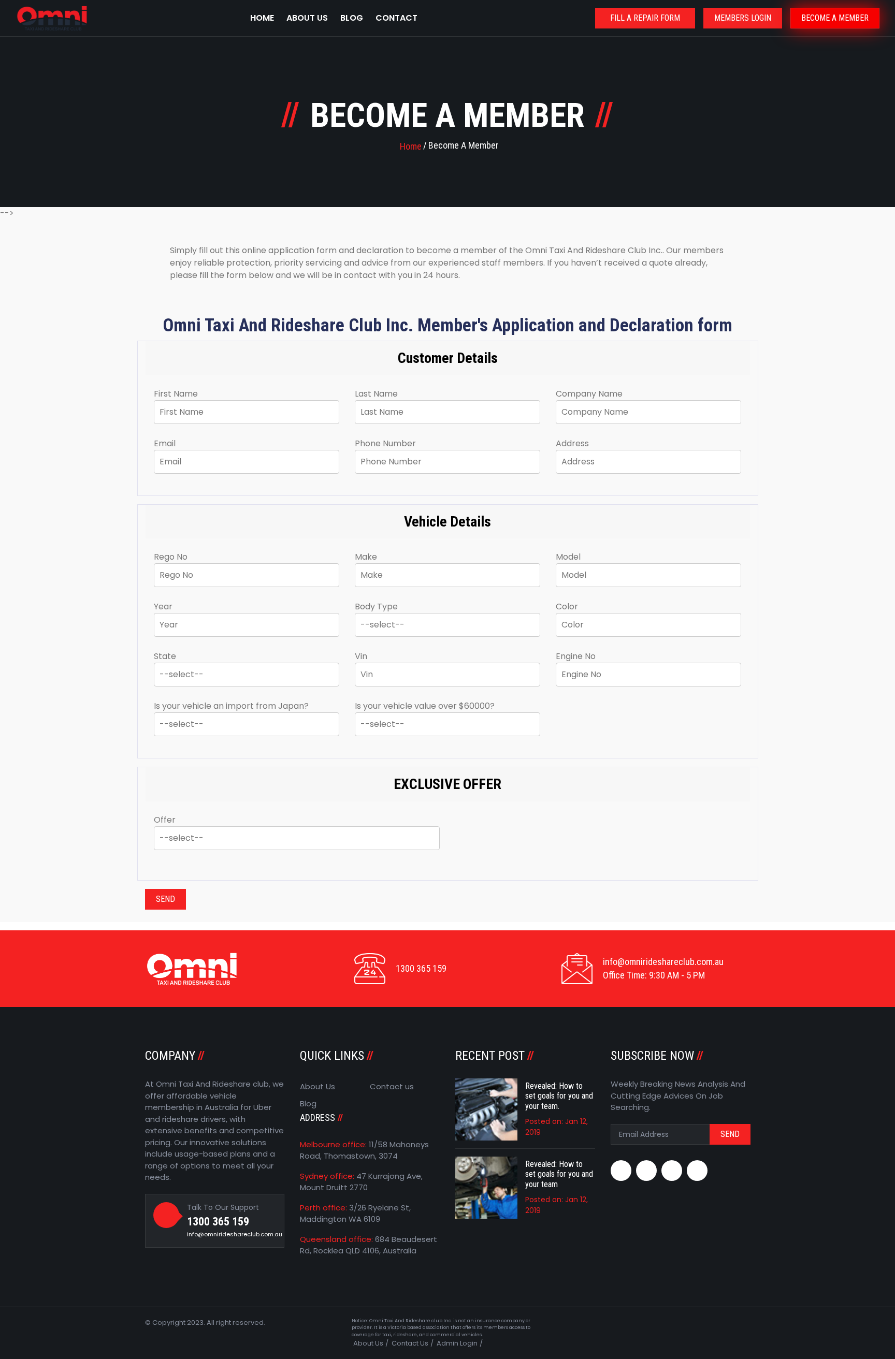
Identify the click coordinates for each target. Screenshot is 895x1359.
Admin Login (457, 1343)
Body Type (376, 606)
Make (366, 557)
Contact (396, 18)
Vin (361, 656)
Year (163, 606)
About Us (307, 18)
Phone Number (385, 443)
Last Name (376, 394)
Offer (165, 820)
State (165, 656)
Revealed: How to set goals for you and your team (559, 1174)
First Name (176, 394)
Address (572, 443)
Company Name (589, 394)
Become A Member (835, 18)
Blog (351, 18)
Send (165, 899)
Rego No (170, 557)
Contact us (392, 1086)
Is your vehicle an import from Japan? (231, 706)
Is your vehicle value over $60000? (425, 706)
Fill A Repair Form (645, 18)
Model (568, 557)
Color (567, 606)
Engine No (576, 656)
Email (165, 443)
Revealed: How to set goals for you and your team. (559, 1095)
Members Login (742, 18)
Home (262, 18)
